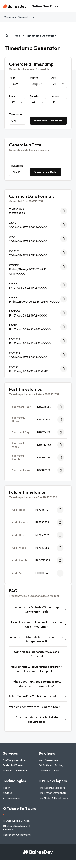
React (6, 787)
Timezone (15, 114)
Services (11, 753)
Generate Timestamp (48, 120)
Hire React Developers (52, 787)
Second (55, 96)
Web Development (49, 760)
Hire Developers (53, 781)
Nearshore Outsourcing (17, 834)
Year (12, 77)
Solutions (48, 753)
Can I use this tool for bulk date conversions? (36, 719)
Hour (12, 96)
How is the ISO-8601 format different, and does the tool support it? (36, 669)
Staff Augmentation (14, 760)
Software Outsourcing (16, 770)
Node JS (8, 792)
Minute (34, 96)
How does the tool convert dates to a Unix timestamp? (36, 624)
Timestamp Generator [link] (41, 35)
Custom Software (49, 770)
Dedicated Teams (13, 765)
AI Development (12, 798)
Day (53, 77)
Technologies (15, 781)
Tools (17, 35)
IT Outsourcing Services (17, 820)
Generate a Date (45, 172)
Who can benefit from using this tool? (34, 707)
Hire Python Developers (53, 792)
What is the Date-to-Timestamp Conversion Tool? (37, 609)
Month (34, 77)
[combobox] (38, 84)
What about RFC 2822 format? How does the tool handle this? (36, 684)
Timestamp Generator (17, 17)
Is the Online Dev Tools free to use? (32, 696)
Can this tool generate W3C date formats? (36, 654)
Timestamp (16, 166)
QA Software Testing (51, 765)
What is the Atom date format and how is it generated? (37, 639)
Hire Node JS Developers (53, 798)
